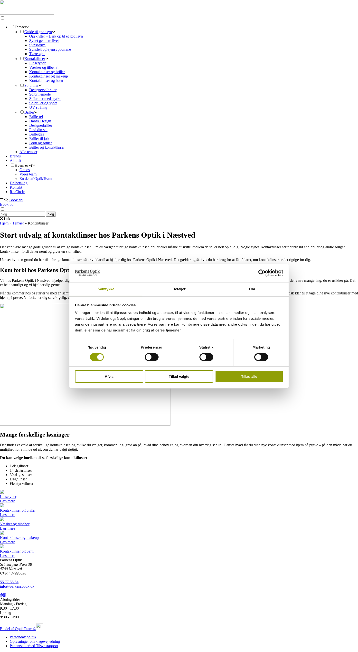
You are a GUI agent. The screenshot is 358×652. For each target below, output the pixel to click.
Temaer (18, 223)
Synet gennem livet (44, 41)
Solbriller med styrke (45, 99)
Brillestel (36, 117)
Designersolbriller (43, 90)
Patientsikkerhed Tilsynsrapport (34, 646)
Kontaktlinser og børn (46, 80)
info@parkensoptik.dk (17, 586)
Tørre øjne (37, 54)
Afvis (109, 376)
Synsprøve (37, 45)
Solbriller (31, 85)
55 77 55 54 (9, 582)
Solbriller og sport (43, 103)
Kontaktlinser (34, 59)
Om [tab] (252, 289)
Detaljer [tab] (179, 289)
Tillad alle (249, 376)
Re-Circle (17, 192)
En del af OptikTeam (35, 178)
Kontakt (16, 187)
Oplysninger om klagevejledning (35, 641)
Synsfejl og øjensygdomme (50, 49)
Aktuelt (15, 160)
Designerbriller (40, 125)
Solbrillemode (40, 94)
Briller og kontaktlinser (47, 147)
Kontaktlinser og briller (47, 72)
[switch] (152, 357)
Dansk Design (40, 121)
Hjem (4, 223)
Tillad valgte (179, 376)
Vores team (28, 174)
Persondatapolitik (23, 637)
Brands (15, 156)
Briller (29, 112)
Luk (6, 219)
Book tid (16, 200)
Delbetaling (19, 183)
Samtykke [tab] (106, 289)
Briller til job (39, 138)
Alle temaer (28, 152)
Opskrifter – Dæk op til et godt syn (56, 36)
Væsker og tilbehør (44, 67)
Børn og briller (40, 143)
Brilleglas (36, 134)
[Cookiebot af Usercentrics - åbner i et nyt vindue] (262, 273)
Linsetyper (37, 63)
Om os (24, 170)
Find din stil (38, 130)
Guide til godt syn (38, 32)
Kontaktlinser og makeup (48, 76)
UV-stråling (38, 107)
